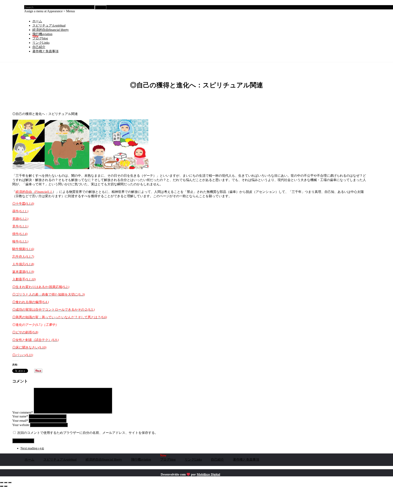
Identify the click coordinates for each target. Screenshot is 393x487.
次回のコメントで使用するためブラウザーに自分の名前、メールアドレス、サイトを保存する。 (87, 432)
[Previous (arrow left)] (1, 486)
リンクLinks (41, 42)
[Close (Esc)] (1, 482)
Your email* (20, 420)
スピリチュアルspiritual (49, 25)
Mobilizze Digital (208, 474)
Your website (20, 425)
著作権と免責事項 (45, 51)
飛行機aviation (42, 34)
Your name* (20, 416)
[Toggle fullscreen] (5, 482)
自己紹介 (38, 47)
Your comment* (22, 412)
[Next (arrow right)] (5, 486)
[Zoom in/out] (9, 482)
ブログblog (40, 38)
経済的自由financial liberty (50, 29)
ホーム (37, 21)
